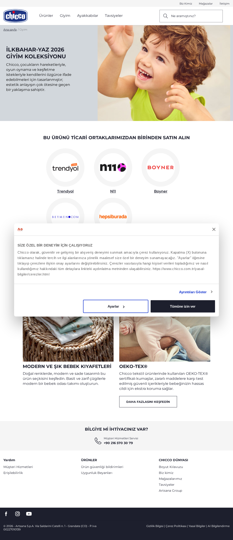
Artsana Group (170, 491)
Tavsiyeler (167, 485)
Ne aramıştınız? (183, 16)
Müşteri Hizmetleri (18, 467)
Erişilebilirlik (13, 473)
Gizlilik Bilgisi (154, 526)
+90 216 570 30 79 (118, 443)
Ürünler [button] (46, 15)
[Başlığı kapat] (213, 229)
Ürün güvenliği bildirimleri (102, 467)
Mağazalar (206, 3)
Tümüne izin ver (182, 306)
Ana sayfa (10, 29)
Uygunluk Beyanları (96, 473)
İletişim (225, 3)
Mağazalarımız (170, 479)
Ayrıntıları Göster (193, 292)
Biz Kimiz (186, 3)
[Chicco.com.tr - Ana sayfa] (15, 16)
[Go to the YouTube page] (29, 514)
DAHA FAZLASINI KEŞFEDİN (148, 402)
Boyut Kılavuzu (171, 467)
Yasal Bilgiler (197, 526)
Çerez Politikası (176, 526)
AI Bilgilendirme (219, 526)
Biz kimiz (166, 473)
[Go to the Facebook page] (6, 514)
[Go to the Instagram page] (17, 514)
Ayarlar (113, 306)
